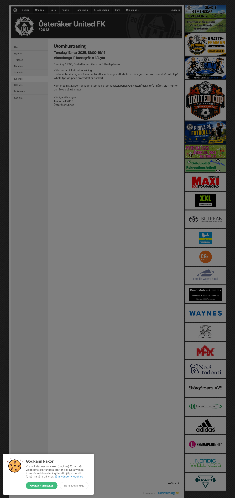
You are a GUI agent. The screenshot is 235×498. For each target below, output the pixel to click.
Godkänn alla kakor (41, 485)
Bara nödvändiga (74, 485)
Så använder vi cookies (68, 476)
